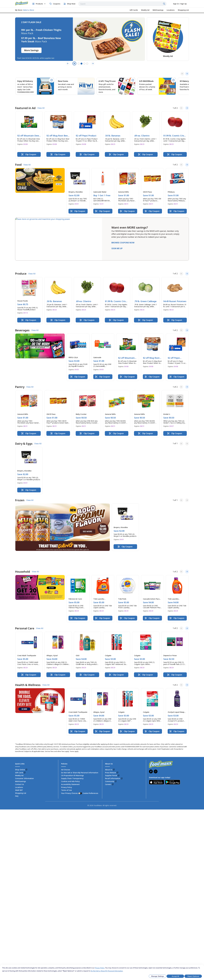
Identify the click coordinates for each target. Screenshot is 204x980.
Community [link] (109, 754)
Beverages (22, 315)
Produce (20, 259)
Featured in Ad (25, 101)
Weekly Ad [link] (19, 748)
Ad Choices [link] (65, 742)
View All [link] (41, 101)
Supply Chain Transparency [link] (72, 751)
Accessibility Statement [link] (70, 756)
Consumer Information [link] (24, 751)
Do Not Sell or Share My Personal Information (107, 971)
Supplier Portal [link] (111, 748)
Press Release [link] (110, 745)
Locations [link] (19, 759)
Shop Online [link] (20, 742)
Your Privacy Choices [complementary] (79, 765)
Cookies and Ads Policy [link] (70, 754)
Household (22, 544)
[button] (29, 127)
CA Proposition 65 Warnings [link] (72, 748)
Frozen (19, 485)
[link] (21, 3)
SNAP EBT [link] (19, 762)
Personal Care (24, 600)
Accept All (175, 976)
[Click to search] (164, 3)
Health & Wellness (27, 657)
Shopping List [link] (20, 765)
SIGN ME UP (117, 241)
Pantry (19, 372)
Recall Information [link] (112, 751)
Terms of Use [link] (66, 762)
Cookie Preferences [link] (90, 765)
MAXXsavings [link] (20, 754)
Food (18, 157)
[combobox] (122, 3)
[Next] (187, 74)
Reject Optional (193, 976)
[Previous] (182, 74)
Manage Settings (157, 976)
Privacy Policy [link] (66, 759)
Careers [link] (108, 756)
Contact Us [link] (19, 756)
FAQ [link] (16, 768)
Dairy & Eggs (23, 429)
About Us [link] (108, 742)
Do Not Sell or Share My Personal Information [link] (79, 745)
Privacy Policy (100, 968)
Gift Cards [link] (19, 745)
